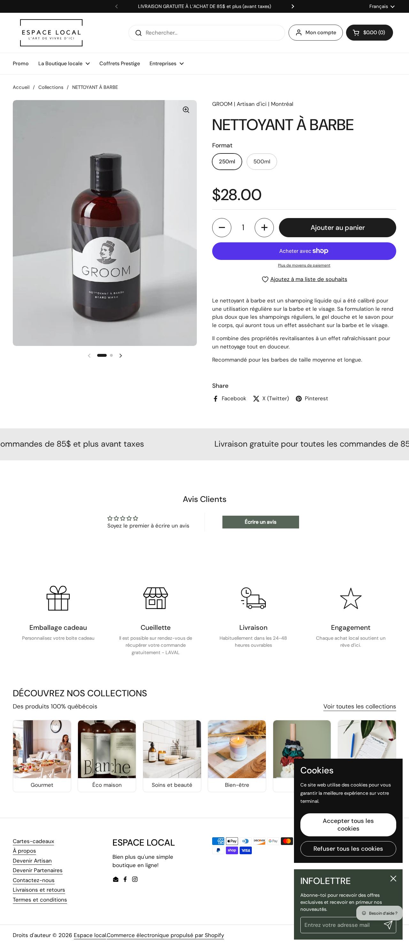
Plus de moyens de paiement (304, 265)
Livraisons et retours (39, 889)
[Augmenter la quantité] (264, 227)
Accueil (21, 87)
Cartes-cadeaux (33, 841)
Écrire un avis (260, 522)
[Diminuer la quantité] (221, 227)
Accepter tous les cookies (348, 825)
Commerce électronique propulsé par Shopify (165, 935)
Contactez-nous (34, 880)
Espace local (90, 935)
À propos (24, 850)
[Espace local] (51, 32)
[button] (369, 33)
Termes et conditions (40, 899)
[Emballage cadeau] (58, 598)
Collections (50, 87)
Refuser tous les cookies (348, 849)
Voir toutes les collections (359, 706)
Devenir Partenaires (38, 870)
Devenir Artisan (32, 860)
